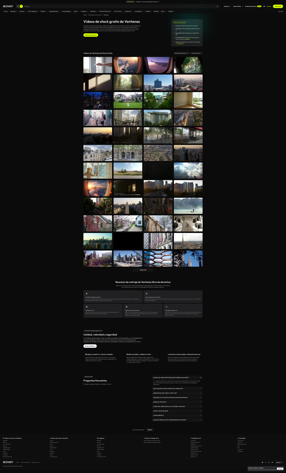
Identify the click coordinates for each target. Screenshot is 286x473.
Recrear (158, 89)
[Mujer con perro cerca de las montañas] (188, 206)
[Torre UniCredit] (188, 241)
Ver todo (280, 11)
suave (51, 449)
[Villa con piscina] (128, 100)
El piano (51, 446)
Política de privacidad (25, 462)
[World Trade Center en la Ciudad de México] (158, 83)
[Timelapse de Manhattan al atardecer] (97, 241)
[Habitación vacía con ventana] (188, 100)
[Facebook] (269, 462)
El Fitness (5, 446)
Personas (5, 442)
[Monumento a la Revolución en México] (188, 83)
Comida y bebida (6, 449)
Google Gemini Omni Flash (196, 451)
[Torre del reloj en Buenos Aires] (97, 135)
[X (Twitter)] (265, 462)
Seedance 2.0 (193, 444)
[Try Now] (159, 1)
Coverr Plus (240, 442)
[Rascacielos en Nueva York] (128, 259)
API (264, 6)
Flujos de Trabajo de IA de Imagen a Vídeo (152, 442)
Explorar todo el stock (91, 35)
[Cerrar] (202, 1)
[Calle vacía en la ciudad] (97, 206)
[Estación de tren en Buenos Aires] (188, 118)
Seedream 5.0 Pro (194, 453)
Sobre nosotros (241, 440)
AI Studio (187, 39)
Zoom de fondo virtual (7, 456)
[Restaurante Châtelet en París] (158, 135)
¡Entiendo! (280, 468)
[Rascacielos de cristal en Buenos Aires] (158, 188)
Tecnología (5, 454)
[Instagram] (262, 462)
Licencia (17, 462)
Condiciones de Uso (35, 462)
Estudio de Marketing (253, 6)
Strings (51, 454)
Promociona (240, 449)
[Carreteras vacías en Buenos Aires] (158, 206)
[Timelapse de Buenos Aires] (188, 153)
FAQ (238, 447)
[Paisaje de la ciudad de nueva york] (128, 241)
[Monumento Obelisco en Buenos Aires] (128, 206)
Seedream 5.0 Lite (194, 454)
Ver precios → (180, 43)
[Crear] (17, 6)
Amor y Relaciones (6, 444)
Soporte (150, 429)
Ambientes (52, 453)
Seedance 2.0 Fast (194, 447)
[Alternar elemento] (200, 377)
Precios (269, 6)
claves (51, 444)
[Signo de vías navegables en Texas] (158, 100)
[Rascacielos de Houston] (97, 118)
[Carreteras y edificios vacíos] (158, 153)
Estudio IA (226, 6)
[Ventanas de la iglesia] (158, 223)
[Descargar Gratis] (170, 89)
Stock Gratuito (237, 6)
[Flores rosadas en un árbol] (128, 223)
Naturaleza (5, 440)
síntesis (51, 440)
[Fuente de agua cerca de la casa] (188, 223)
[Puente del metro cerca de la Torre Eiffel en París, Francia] (128, 118)
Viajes (4, 451)
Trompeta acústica (53, 456)
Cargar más (143, 270)
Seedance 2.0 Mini (194, 449)
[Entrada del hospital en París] (128, 153)
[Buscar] (21, 6)
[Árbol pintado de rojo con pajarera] (97, 223)
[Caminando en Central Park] (97, 259)
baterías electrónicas (54, 442)
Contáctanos (240, 451)
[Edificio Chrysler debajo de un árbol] (188, 259)
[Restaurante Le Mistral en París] (188, 135)
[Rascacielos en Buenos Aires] (128, 135)
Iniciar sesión (278, 6)
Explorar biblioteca (90, 346)
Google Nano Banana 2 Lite (196, 446)
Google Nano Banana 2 (195, 442)
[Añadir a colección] (170, 76)
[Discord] (272, 462)
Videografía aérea (6, 447)
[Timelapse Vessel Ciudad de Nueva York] (158, 259)
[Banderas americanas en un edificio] (158, 241)
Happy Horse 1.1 (194, 456)
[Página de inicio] (8, 6)
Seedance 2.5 (193, 440)
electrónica (52, 451)
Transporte (5, 453)
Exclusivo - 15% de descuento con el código (127, 89)
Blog (238, 446)
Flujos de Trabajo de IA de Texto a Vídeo (152, 440)
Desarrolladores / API (242, 444)
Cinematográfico (53, 447)
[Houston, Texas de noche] (97, 100)
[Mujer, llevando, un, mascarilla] (158, 118)
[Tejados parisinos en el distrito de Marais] (97, 153)
